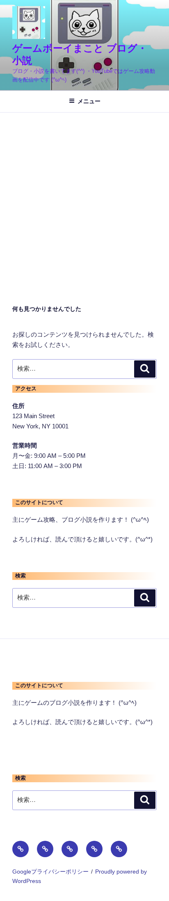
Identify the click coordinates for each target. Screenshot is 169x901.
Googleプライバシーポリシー (50, 871)
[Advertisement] (84, 201)
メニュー (89, 101)
